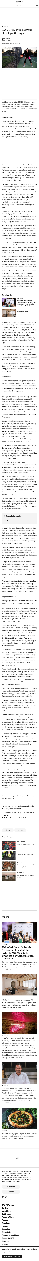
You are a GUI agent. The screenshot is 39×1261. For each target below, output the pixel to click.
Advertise (5, 1241)
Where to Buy (7, 1232)
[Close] (36, 1249)
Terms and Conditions (10, 1235)
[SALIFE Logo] (19, 5)
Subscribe (11, 1186)
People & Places (8, 1217)
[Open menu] (37, 5)
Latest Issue (6, 1211)
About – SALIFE (8, 1238)
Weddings (6, 1223)
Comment (20, 830)
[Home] (19, 1)
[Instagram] (6, 1197)
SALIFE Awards (8, 1205)
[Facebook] (3, 1197)
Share (7, 830)
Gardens (5, 1208)
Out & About (6, 1214)
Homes (5, 1226)
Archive (5, 1244)
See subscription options (12, 1256)
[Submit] (29, 520)
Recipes (5, 1220)
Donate (11, 1191)
